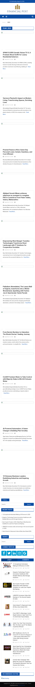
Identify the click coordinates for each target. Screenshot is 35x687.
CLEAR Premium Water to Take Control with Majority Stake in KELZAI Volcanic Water (17, 379)
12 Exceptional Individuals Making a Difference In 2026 (16, 514)
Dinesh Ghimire (21, 685)
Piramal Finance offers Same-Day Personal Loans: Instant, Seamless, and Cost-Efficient (17, 152)
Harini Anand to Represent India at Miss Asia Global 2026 (16, 531)
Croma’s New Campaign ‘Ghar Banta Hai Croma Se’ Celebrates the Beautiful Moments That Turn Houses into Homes (22, 662)
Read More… (26, 164)
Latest (9, 560)
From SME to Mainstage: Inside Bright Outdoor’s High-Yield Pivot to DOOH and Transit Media (22, 615)
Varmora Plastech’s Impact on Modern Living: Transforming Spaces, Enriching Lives (17, 100)
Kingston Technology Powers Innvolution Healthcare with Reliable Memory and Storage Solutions (21, 574)
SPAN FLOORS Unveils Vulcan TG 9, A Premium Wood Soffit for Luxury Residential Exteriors (17, 55)
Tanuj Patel (26, 568)
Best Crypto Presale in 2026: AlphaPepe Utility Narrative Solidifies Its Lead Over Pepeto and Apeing (22, 586)
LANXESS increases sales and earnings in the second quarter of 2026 (22, 597)
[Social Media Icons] (3, 553)
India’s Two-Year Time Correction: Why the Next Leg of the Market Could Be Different (22, 624)
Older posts (6, 500)
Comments (25, 560)
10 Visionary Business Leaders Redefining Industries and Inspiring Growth (16, 478)
